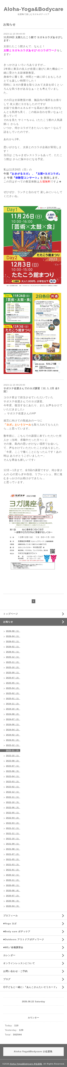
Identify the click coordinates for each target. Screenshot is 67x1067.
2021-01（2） (13, 870)
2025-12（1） (13, 657)
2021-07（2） (13, 854)
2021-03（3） (13, 864)
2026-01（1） (13, 652)
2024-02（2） (13, 735)
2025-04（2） (13, 688)
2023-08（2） (13, 761)
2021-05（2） (13, 859)
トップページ (10, 613)
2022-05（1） (13, 813)
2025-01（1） (13, 698)
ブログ (7, 979)
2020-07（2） (13, 896)
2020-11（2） (13, 880)
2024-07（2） (13, 719)
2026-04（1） (13, 636)
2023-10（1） (13, 756)
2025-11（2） (13, 662)
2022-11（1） (13, 797)
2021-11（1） (13, 833)
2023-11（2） (13, 750)
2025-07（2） (13, 678)
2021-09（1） (13, 844)
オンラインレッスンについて (19, 963)
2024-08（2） (13, 714)
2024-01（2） (13, 740)
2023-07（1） (13, 766)
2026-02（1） (13, 647)
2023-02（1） (13, 787)
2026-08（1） (13, 631)
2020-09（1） (13, 885)
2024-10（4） (13, 709)
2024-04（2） (13, 730)
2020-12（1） (13, 875)
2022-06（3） (13, 807)
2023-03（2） (13, 781)
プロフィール (10, 915)
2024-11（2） (13, 704)
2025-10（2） (13, 667)
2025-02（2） (13, 693)
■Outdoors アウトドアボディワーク (23, 939)
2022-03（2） (13, 823)
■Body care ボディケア (16, 931)
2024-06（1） (13, 724)
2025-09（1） (13, 672)
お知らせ (8, 621)
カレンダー (9, 955)
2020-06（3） (13, 901)
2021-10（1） (13, 839)
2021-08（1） (13, 849)
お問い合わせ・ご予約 (15, 971)
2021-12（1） (13, 828)
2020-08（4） (13, 890)
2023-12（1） (13, 745)
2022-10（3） (13, 802)
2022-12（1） (13, 792)
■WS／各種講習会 (13, 947)
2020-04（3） (13, 906)
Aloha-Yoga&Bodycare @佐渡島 (26, 1064)
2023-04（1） (13, 776)
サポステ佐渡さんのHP (21, 413)
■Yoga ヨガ (10, 923)
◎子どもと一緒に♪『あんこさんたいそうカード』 (30, 987)
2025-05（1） (13, 683)
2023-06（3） (13, 771)
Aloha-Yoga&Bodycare (33, 9)
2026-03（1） (13, 641)
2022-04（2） (13, 818)
